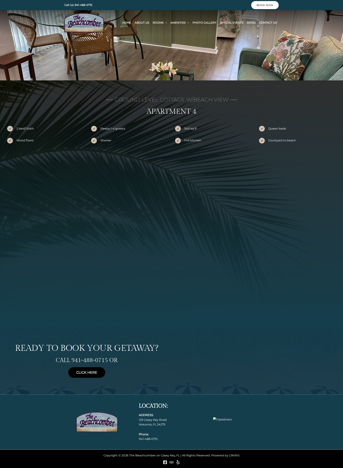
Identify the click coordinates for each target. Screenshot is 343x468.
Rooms (158, 22)
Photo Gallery (205, 22)
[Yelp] (178, 462)
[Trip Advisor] (171, 462)
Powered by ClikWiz (225, 455)
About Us (142, 22)
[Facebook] (165, 462)
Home (126, 22)
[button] (265, 5)
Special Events (231, 22)
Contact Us (268, 22)
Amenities (178, 22)
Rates (251, 22)
